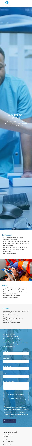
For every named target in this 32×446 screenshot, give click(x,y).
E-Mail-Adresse (7, 366)
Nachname (6, 358)
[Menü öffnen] (28, 3)
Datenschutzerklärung (11, 416)
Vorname (5, 351)
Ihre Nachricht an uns (8, 381)
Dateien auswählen (16, 398)
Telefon (5, 373)
